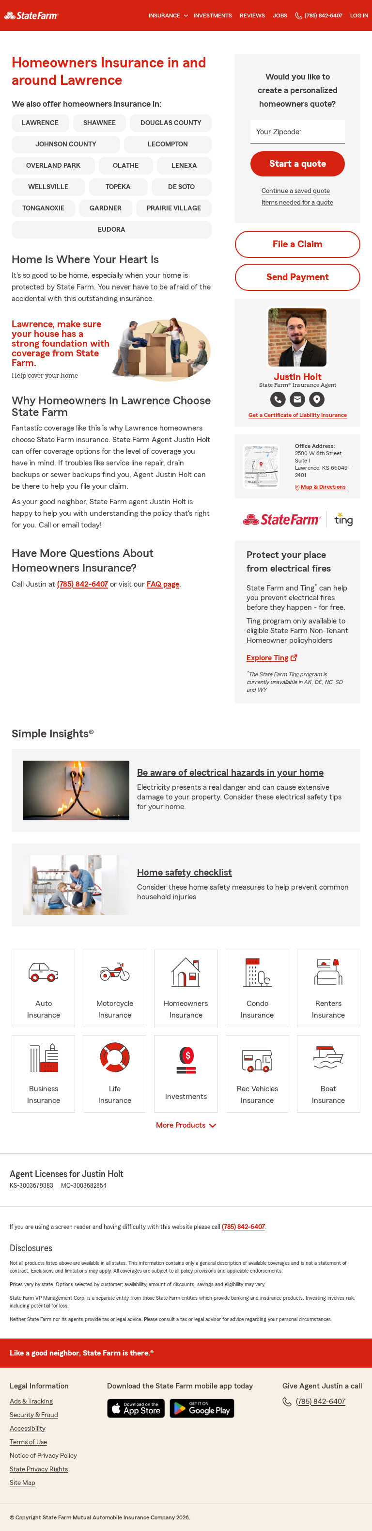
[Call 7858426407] (278, 399)
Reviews (252, 15)
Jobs (280, 15)
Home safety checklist (184, 872)
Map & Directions (323, 487)
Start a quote (297, 164)
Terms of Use (28, 1442)
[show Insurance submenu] (184, 16)
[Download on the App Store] (136, 1408)
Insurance (164, 15)
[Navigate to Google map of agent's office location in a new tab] (317, 399)
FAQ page (163, 584)
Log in (359, 15)
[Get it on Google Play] (202, 1408)
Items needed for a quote (297, 202)
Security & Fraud (34, 1415)
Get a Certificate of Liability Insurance (297, 415)
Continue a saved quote (296, 191)
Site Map (22, 1483)
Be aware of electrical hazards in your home (230, 773)
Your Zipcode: (278, 132)
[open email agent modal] (297, 401)
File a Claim (298, 244)
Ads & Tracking (31, 1401)
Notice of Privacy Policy (43, 1455)
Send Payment (297, 277)
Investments (213, 15)
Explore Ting (267, 658)
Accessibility (28, 1428)
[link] (31, 15)
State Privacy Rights (39, 1469)
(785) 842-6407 (323, 15)
